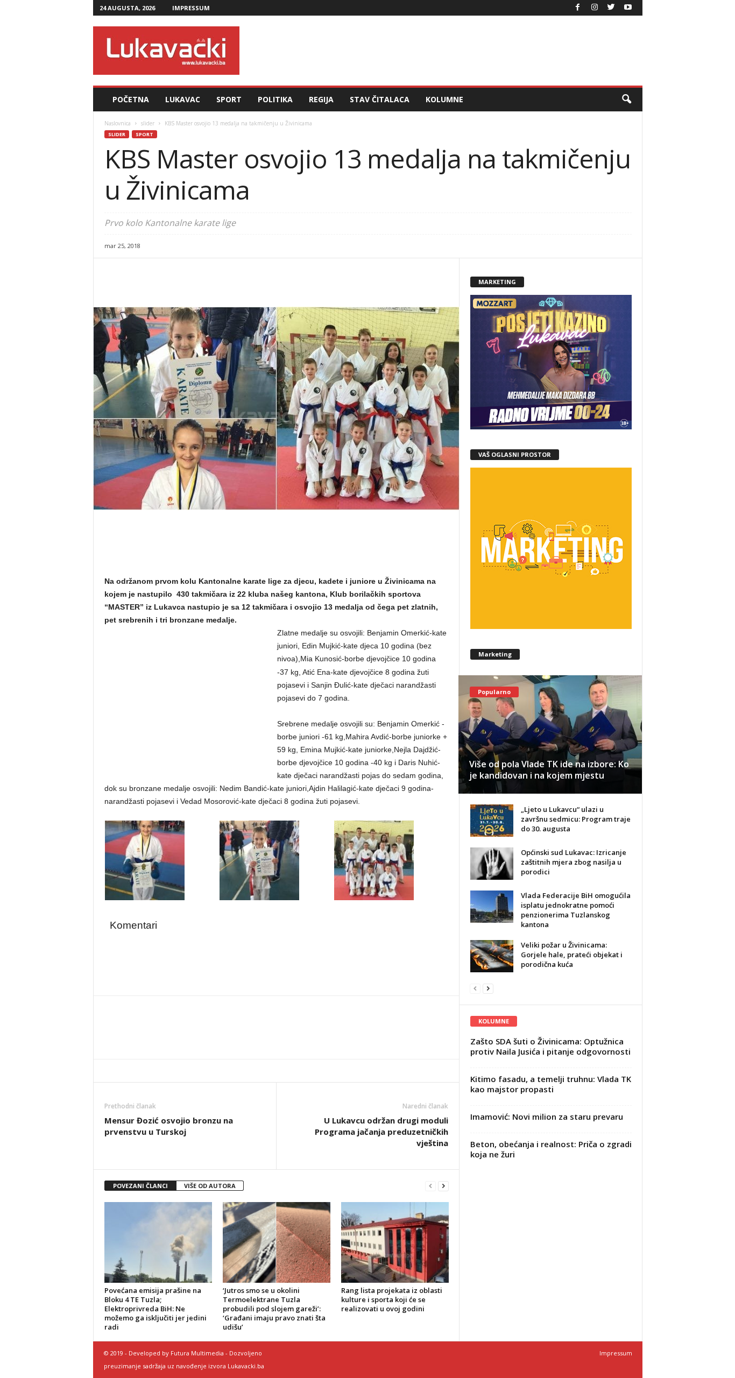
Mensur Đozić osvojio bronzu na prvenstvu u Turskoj (168, 1126)
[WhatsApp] (164, 274)
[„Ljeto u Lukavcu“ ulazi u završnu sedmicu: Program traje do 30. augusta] (491, 820)
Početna (130, 99)
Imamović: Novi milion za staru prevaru (546, 1116)
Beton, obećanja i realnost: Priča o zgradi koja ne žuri (551, 1149)
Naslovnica (117, 123)
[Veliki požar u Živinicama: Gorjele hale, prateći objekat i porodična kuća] (491, 956)
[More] (190, 274)
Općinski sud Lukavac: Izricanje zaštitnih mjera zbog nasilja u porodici (573, 862)
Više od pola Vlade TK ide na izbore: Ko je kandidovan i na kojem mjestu (549, 769)
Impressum (191, 8)
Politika (275, 99)
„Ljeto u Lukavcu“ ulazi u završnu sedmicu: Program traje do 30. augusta (576, 818)
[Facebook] (577, 8)
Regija (321, 99)
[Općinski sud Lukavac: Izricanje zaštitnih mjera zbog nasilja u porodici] (491, 863)
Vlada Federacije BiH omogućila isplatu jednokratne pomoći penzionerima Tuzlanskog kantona (576, 910)
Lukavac (182, 99)
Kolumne (444, 99)
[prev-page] (430, 1186)
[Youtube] (627, 8)
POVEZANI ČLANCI (140, 1186)
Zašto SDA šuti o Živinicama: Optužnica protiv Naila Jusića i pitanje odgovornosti (550, 1046)
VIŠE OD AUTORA (210, 1186)
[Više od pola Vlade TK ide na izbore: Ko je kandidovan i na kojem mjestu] (550, 734)
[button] (626, 99)
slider (147, 123)
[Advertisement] (446, 50)
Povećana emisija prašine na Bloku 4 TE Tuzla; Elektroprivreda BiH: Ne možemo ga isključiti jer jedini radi (155, 1308)
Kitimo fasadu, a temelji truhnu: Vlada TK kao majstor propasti (550, 1083)
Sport (229, 99)
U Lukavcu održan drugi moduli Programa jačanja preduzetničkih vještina (381, 1131)
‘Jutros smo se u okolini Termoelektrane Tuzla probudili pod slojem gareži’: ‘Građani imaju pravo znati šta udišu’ (274, 1308)
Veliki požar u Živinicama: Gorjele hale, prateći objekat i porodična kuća (572, 954)
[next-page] (443, 1186)
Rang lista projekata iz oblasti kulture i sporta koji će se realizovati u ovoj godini (391, 1299)
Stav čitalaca (379, 99)
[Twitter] (611, 8)
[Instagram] (594, 8)
